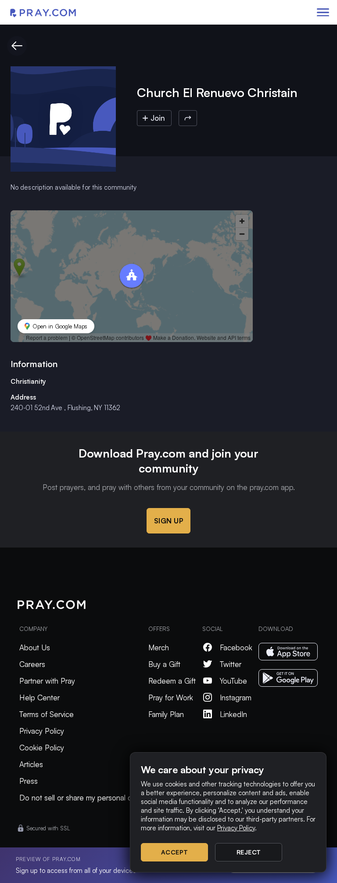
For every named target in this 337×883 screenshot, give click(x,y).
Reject (249, 852)
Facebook (236, 647)
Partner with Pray (47, 680)
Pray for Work (170, 697)
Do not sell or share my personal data (80, 797)
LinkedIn (233, 714)
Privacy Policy (41, 730)
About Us (34, 647)
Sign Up (168, 520)
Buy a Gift (164, 664)
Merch (158, 647)
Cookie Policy (41, 747)
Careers (32, 664)
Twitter (230, 664)
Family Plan (166, 714)
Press (28, 781)
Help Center (39, 697)
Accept (174, 852)
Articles (31, 764)
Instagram (235, 697)
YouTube (233, 680)
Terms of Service (46, 714)
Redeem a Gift (172, 680)
